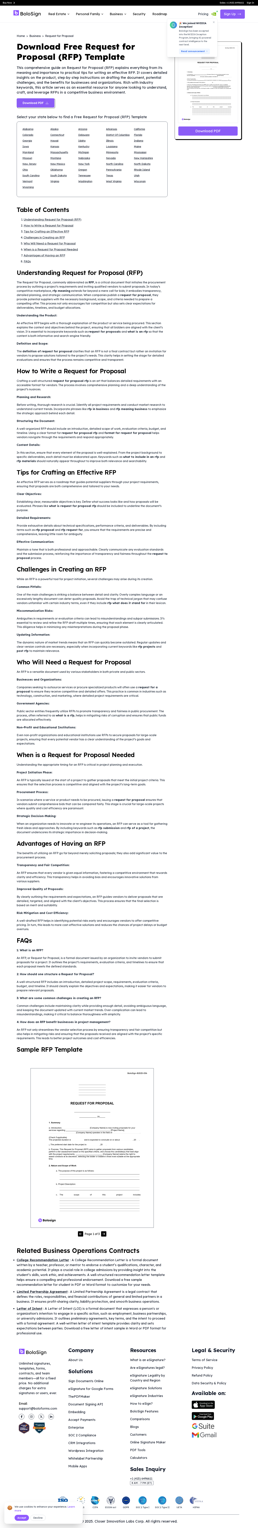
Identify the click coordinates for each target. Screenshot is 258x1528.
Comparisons (140, 1419)
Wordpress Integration (86, 1451)
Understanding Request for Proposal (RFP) (52, 219)
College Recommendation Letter (43, 1260)
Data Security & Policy (209, 1383)
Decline (38, 1517)
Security (139, 14)
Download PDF (208, 131)
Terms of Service (204, 1360)
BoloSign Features (144, 1411)
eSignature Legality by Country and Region (147, 1377)
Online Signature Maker (148, 1442)
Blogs (134, 1427)
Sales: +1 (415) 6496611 (232, 2)
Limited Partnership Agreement (42, 1292)
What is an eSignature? (148, 1360)
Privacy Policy (202, 1368)
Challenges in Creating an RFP (44, 237)
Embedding (76, 1412)
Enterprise (76, 1427)
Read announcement (193, 51)
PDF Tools (137, 1450)
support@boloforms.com (38, 1408)
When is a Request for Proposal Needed (51, 249)
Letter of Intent (29, 1309)
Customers (138, 1434)
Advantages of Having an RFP (44, 255)
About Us (75, 1360)
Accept (21, 1517)
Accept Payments (81, 1420)
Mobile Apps (77, 1466)
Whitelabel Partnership (85, 1458)
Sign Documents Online (86, 1381)
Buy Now (7, 2)
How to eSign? (141, 1404)
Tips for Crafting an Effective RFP (46, 231)
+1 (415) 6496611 (141, 1478)
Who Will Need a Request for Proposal (50, 243)
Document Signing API (85, 1404)
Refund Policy (202, 1375)
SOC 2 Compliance (82, 1435)
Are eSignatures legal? (147, 1368)
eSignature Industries (146, 1396)
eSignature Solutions (146, 1388)
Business (35, 36)
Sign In (250, 2)
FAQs (27, 261)
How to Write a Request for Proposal (48, 225)
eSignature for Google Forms (90, 1389)
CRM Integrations (81, 1443)
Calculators (138, 1458)
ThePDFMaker (79, 1396)
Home (21, 36)
